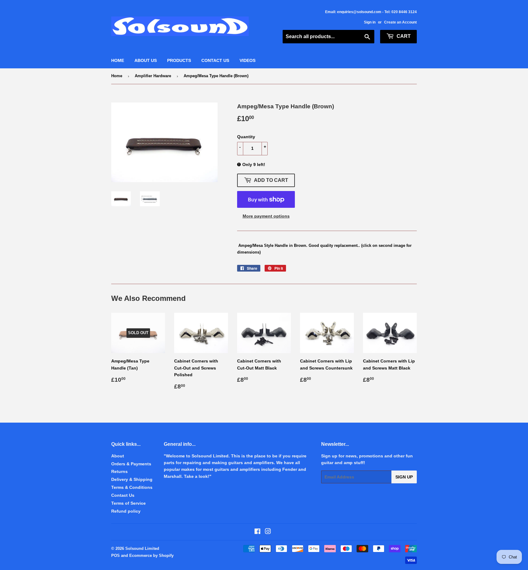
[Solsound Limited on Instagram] (268, 532)
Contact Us (215, 60)
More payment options (266, 216)
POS (115, 555)
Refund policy (126, 511)
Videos (247, 60)
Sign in (370, 22)
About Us (145, 60)
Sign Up (404, 476)
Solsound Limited (142, 548)
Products (179, 60)
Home (117, 60)
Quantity (246, 136)
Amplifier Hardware (153, 76)
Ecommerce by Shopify (151, 555)
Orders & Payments (131, 463)
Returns (119, 471)
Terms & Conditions (131, 487)
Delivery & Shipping (131, 479)
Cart (403, 36)
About (117, 455)
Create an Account (400, 22)
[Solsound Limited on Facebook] (257, 532)
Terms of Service (128, 503)
